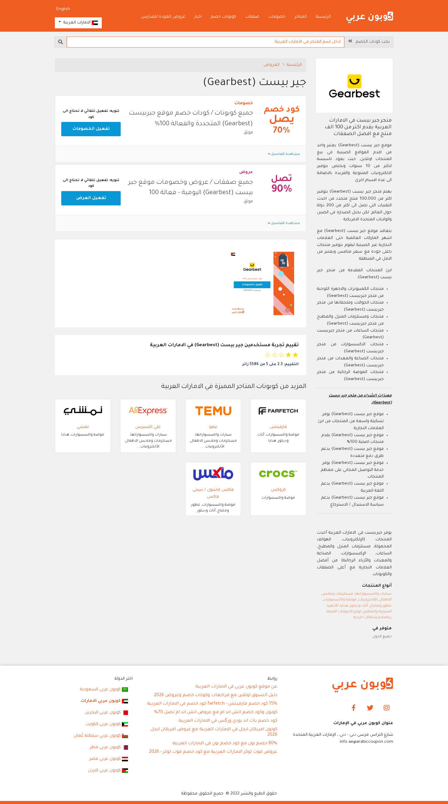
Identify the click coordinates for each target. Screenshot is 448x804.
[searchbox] (205, 42)
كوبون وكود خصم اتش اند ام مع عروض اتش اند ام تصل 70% (215, 712)
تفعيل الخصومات (91, 129)
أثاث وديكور (359, 606)
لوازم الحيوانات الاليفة (344, 612)
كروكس (278, 490)
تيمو (213, 427)
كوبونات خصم (223, 17)
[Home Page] (362, 685)
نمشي (83, 427)
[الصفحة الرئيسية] (369, 17)
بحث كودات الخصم (371, 42)
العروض (272, 65)
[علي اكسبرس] (148, 411)
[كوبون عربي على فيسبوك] (353, 708)
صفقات (252, 17)
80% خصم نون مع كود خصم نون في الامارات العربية (224, 743)
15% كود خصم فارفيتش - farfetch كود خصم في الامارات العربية (212, 704)
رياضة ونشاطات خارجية (372, 618)
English (63, 9)
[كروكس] (278, 474)
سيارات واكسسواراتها (373, 594)
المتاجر (300, 17)
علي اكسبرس (148, 427)
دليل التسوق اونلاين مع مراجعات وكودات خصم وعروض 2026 (215, 695)
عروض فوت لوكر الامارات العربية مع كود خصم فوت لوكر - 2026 (213, 752)
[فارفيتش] (278, 411)
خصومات (276, 17)
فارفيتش (278, 427)
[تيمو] (213, 411)
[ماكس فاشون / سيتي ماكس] (213, 474)
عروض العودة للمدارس (163, 17)
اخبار (198, 17)
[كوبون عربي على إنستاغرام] (386, 708)
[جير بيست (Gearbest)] (354, 86)
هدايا (344, 606)
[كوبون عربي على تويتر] (370, 708)
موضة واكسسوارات (340, 600)
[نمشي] (83, 411)
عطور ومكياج (381, 606)
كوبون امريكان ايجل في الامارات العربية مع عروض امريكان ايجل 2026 (214, 732)
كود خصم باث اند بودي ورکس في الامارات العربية (228, 721)
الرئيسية (323, 17)
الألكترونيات (367, 600)
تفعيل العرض (91, 198)
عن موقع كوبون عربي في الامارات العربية (236, 687)
